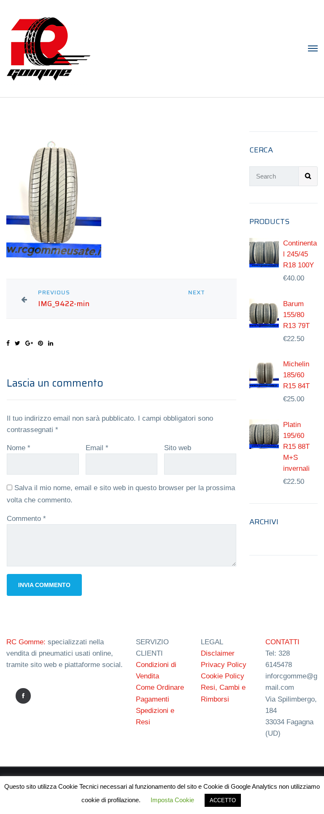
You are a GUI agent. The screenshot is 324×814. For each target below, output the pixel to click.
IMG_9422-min (63, 303)
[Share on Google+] (29, 343)
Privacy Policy (223, 665)
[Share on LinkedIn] (50, 343)
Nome (18, 448)
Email (97, 448)
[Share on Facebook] (8, 343)
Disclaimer (218, 653)
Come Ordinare (160, 687)
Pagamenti (152, 699)
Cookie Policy (222, 676)
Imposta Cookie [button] (172, 799)
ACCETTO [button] (223, 800)
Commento (26, 519)
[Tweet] (17, 343)
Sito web (177, 448)
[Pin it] (40, 343)
